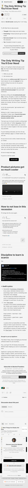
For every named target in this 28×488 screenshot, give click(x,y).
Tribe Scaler (10, 302)
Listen (25, 14)
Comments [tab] (4, 406)
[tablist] (7, 406)
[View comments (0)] (7, 18)
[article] (14, 431)
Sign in (25, 2)
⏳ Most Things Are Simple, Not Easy (10, 428)
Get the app (20, 481)
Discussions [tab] (11, 423)
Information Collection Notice (18, 470)
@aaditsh (18, 123)
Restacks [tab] (10, 406)
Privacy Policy (15, 471)
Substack (7, 485)
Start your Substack (10, 481)
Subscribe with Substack (15, 465)
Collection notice (22, 478)
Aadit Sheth (9, 432)
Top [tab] (2, 423)
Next (23, 397)
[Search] (25, 423)
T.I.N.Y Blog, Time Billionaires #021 (9, 431)
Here (11, 133)
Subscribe (20, 2)
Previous (5, 397)
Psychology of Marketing (17, 289)
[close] (24, 438)
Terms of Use (21, 468)
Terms (16, 478)
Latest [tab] (6, 423)
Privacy (12, 478)
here (14, 152)
